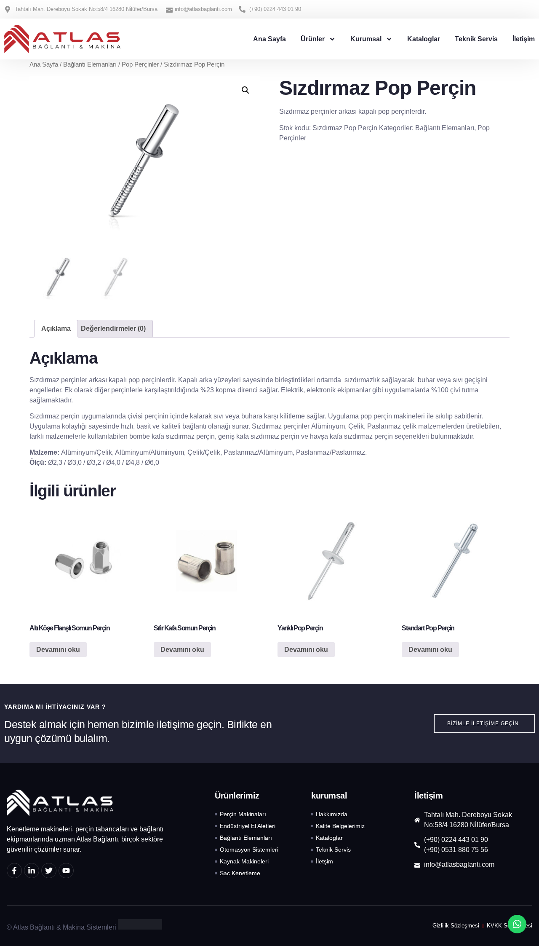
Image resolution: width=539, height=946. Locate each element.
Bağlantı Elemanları (90, 64)
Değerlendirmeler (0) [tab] (113, 328)
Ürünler (313, 39)
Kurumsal (366, 39)
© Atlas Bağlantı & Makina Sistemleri (61, 927)
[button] (245, 90)
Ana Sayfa (269, 39)
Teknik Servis (476, 39)
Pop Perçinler (140, 64)
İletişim (523, 39)
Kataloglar (423, 39)
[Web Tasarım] (140, 927)
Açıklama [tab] (56, 328)
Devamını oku (58, 649)
